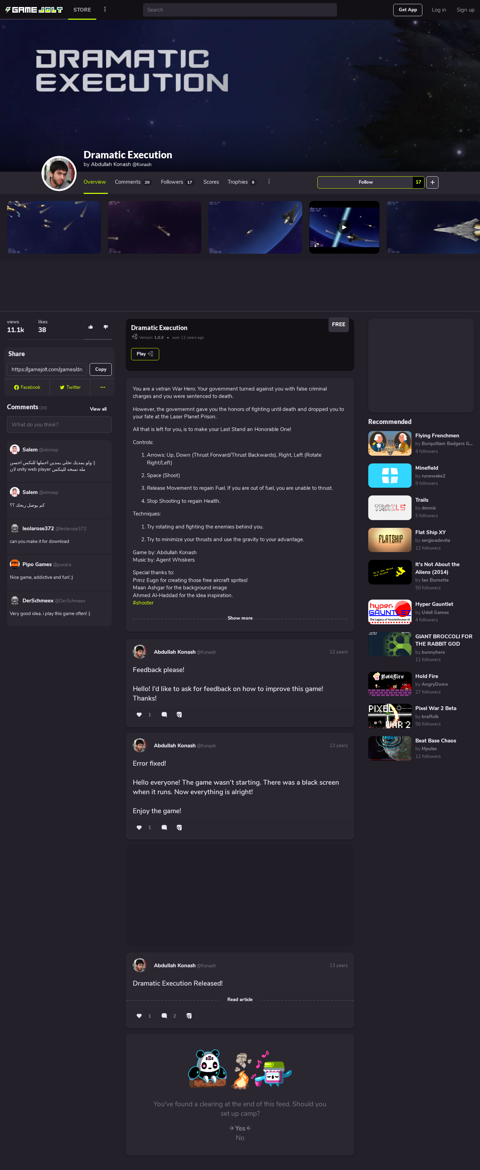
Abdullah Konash (121, 164)
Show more (240, 618)
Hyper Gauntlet (434, 604)
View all (98, 409)
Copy (100, 369)
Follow (390, 182)
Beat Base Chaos (435, 740)
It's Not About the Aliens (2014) (437, 568)
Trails (421, 500)
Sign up (466, 9)
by (430, 476)
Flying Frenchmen (437, 435)
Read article (240, 1000)
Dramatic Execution (128, 154)
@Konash (206, 652)
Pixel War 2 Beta (435, 708)
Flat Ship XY (430, 532)
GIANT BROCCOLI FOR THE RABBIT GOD (444, 640)
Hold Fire (426, 676)
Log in (439, 9)
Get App (408, 10)
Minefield (426, 468)
